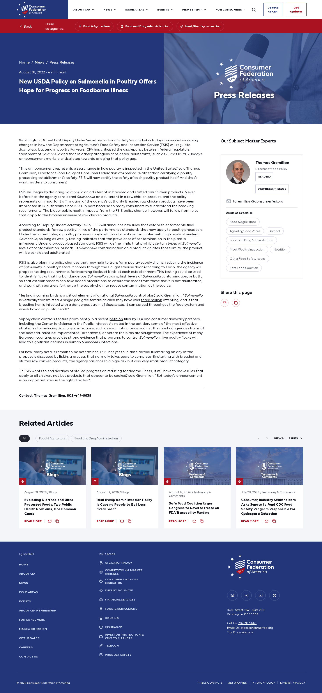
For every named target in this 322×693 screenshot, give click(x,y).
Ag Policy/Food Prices (245, 231)
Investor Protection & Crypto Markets (124, 636)
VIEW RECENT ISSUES (272, 188)
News (39, 62)
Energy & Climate (119, 590)
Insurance (113, 627)
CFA (90, 149)
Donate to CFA (272, 9)
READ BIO (264, 176)
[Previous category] (258, 438)
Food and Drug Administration (147, 26)
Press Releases (62, 62)
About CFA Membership (37, 610)
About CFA (27, 573)
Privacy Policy (263, 682)
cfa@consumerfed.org (257, 627)
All (24, 438)
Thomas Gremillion (49, 395)
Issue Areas (28, 592)
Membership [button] (192, 9)
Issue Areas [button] (134, 9)
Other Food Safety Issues (247, 258)
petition (116, 319)
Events (25, 601)
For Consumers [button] (229, 9)
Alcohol (274, 231)
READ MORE (33, 521)
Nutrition (280, 249)
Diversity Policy (293, 682)
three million (151, 300)
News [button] (107, 9)
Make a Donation (33, 629)
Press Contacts (210, 682)
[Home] (42, 9)
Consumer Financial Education (121, 581)
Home (24, 62)
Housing (112, 618)
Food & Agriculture (96, 26)
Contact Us (28, 656)
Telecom (112, 645)
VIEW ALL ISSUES (286, 438)
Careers (26, 647)
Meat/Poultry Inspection (202, 26)
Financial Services (120, 599)
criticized (108, 149)
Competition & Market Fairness (124, 572)
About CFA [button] (81, 9)
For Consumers (32, 619)
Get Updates (296, 9)
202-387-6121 (247, 623)
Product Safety (118, 654)
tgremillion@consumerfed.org (258, 201)
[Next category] (267, 438)
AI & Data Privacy (118, 562)
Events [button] (163, 9)
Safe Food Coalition (244, 268)
